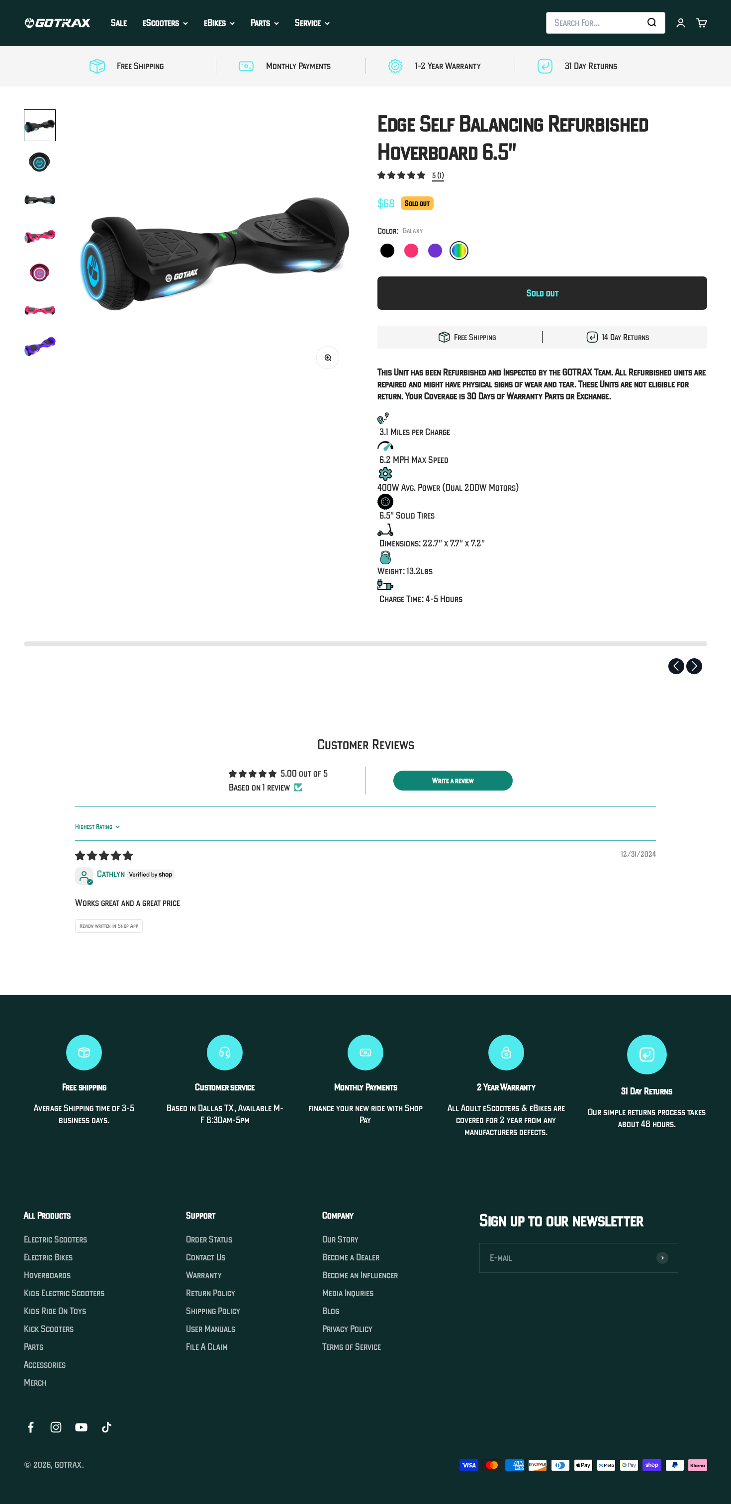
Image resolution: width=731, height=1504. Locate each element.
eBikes (215, 23)
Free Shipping (475, 337)
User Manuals (210, 1329)
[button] (402, 175)
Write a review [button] (453, 781)
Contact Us (205, 1257)
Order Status (209, 1239)
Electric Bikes (48, 1257)
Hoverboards (47, 1275)
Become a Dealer (350, 1257)
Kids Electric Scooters (64, 1293)
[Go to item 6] (40, 309)
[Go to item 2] (40, 162)
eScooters (161, 23)
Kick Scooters (49, 1329)
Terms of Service (351, 1347)
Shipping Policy (213, 1311)
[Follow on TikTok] (106, 1427)
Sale (119, 22)
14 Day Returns (625, 337)
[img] (104, 856)
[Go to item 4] (40, 236)
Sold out (542, 293)
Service (308, 23)
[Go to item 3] (40, 199)
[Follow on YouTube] (81, 1427)
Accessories (45, 1365)
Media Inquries (347, 1293)
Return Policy (210, 1293)
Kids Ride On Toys (55, 1311)
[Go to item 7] (40, 346)
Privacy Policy (347, 1329)
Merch (35, 1383)
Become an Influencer (360, 1275)
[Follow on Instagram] (56, 1427)
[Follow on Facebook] (30, 1427)
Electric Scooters (55, 1239)
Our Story (340, 1239)
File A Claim (207, 1347)
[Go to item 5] (40, 272)
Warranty (204, 1275)
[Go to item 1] (40, 125)
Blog (330, 1311)
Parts (260, 23)
